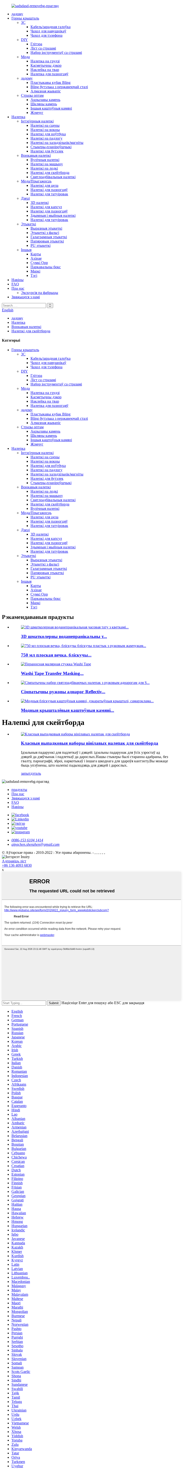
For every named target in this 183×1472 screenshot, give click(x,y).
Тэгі (33, 275)
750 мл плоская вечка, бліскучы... (56, 655)
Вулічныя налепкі (44, 160)
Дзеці (25, 198)
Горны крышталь (25, 18)
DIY (24, 40)
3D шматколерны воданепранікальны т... (64, 636)
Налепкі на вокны (45, 130)
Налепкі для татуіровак (49, 194)
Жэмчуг (36, 113)
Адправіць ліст (14, 861)
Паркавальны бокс (45, 267)
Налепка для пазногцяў (49, 74)
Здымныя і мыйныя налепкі (53, 215)
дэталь (35, 773)
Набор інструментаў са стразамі (56, 53)
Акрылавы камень (45, 100)
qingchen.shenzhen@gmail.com (35, 844)
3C (23, 22)
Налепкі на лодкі (44, 168)
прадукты (19, 790)
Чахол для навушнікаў (48, 31)
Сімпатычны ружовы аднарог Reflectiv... (63, 691)
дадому (17, 14)
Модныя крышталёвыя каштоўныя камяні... (67, 710)
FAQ (15, 284)
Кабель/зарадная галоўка (50, 27)
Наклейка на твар (44, 70)
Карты (35, 254)
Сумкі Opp (39, 263)
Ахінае (36, 258)
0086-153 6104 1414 (27, 840)
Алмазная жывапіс (45, 91)
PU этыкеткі (40, 245)
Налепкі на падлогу (46, 138)
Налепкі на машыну (46, 164)
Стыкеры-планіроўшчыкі (50, 147)
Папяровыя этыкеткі (47, 241)
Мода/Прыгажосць (36, 181)
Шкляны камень (43, 104)
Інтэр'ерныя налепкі (37, 121)
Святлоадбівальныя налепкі (53, 177)
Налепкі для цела (44, 185)
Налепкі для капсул (46, 207)
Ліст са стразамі (43, 48)
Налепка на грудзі (45, 61)
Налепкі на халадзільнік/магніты (56, 143)
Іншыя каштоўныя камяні (51, 108)
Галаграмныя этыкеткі (48, 237)
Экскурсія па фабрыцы (39, 293)
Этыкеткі (28, 224)
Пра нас (17, 288)
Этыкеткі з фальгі (44, 233)
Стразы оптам (32, 95)
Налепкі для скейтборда (49, 173)
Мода (25, 57)
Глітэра (36, 44)
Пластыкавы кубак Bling (50, 83)
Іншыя (26, 250)
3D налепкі (39, 203)
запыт (25, 773)
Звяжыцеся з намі (25, 297)
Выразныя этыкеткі (46, 228)
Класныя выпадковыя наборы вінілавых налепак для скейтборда (89, 743)
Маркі (35, 271)
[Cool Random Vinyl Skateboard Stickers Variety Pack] (75, 734)
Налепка (18, 117)
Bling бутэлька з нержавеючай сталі (59, 87)
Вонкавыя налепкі (36, 155)
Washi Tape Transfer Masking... (52, 673)
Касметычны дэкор (45, 65)
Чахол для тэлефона (46, 35)
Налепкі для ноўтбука (48, 134)
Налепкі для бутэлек (46, 151)
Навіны (17, 280)
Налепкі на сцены (45, 125)
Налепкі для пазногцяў (49, 190)
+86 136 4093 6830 (17, 865)
